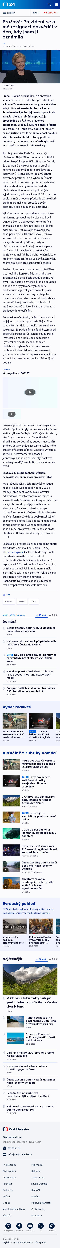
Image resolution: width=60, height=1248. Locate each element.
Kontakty (36, 1215)
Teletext (7, 1183)
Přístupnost (40, 1242)
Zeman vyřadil (15, 552)
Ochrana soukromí (22, 1242)
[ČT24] (9, 4)
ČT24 (34, 601)
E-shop (6, 1202)
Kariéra (35, 1196)
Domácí (8, 601)
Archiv (22, 601)
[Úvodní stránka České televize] (16, 1129)
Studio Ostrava (39, 1183)
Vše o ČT (7, 1215)
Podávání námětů (41, 1202)
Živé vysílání (9, 1171)
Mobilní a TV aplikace (14, 1209)
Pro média (37, 1164)
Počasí (6, 1196)
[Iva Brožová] (30, 66)
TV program (9, 1164)
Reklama (36, 1171)
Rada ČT (35, 1190)
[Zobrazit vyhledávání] (49, 4)
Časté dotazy (38, 1209)
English (6, 1242)
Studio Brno (37, 1177)
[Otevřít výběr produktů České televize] (56, 4)
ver (4, 43)
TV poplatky (9, 1177)
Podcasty (8, 1190)
